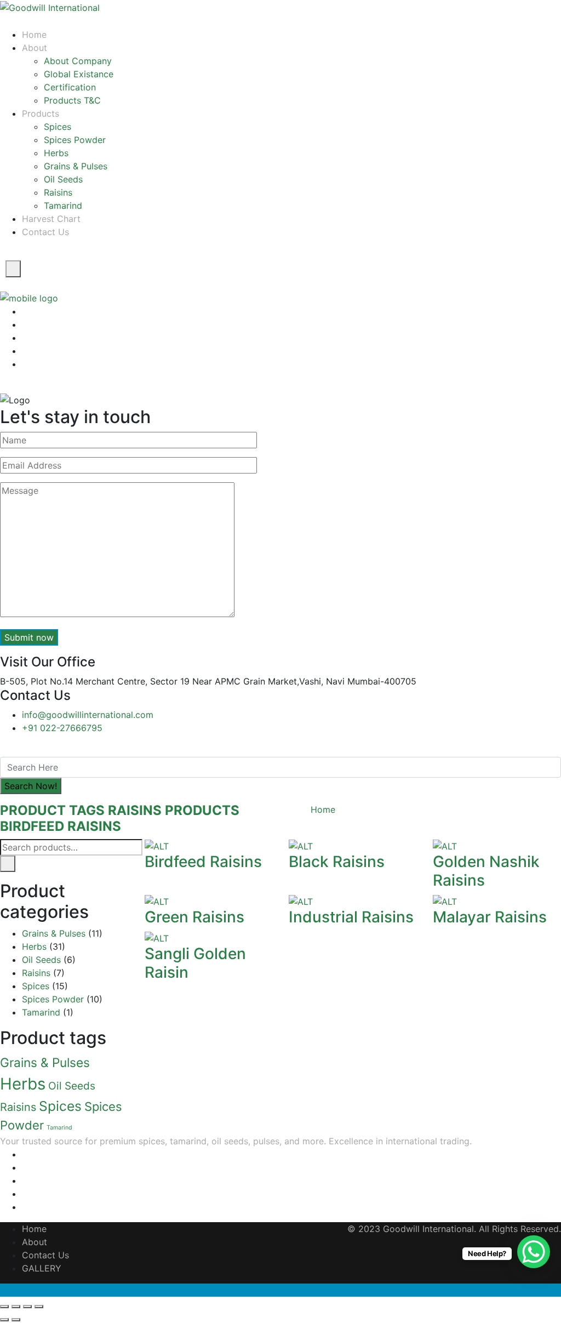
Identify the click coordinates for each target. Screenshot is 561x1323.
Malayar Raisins (490, 917)
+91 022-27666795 (62, 727)
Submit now (29, 637)
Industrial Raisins (351, 917)
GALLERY (41, 1268)
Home (34, 34)
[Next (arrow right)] (16, 1319)
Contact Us (45, 231)
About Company (78, 60)
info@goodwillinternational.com (87, 714)
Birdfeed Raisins (60, 826)
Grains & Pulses (75, 166)
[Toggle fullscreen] (27, 1306)
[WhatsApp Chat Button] (533, 1251)
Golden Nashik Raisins (486, 870)
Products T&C (72, 100)
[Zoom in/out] (39, 1306)
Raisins (58, 192)
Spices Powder (75, 139)
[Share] (16, 1306)
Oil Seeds (63, 179)
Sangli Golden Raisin (195, 963)
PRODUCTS (202, 810)
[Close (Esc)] (4, 1306)
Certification (70, 87)
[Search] (7, 864)
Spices (57, 126)
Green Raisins (194, 917)
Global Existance (78, 74)
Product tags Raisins (81, 810)
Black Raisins (337, 861)
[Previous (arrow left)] (4, 1319)
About (34, 1241)
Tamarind (63, 205)
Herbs (56, 152)
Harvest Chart (51, 218)
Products (40, 113)
